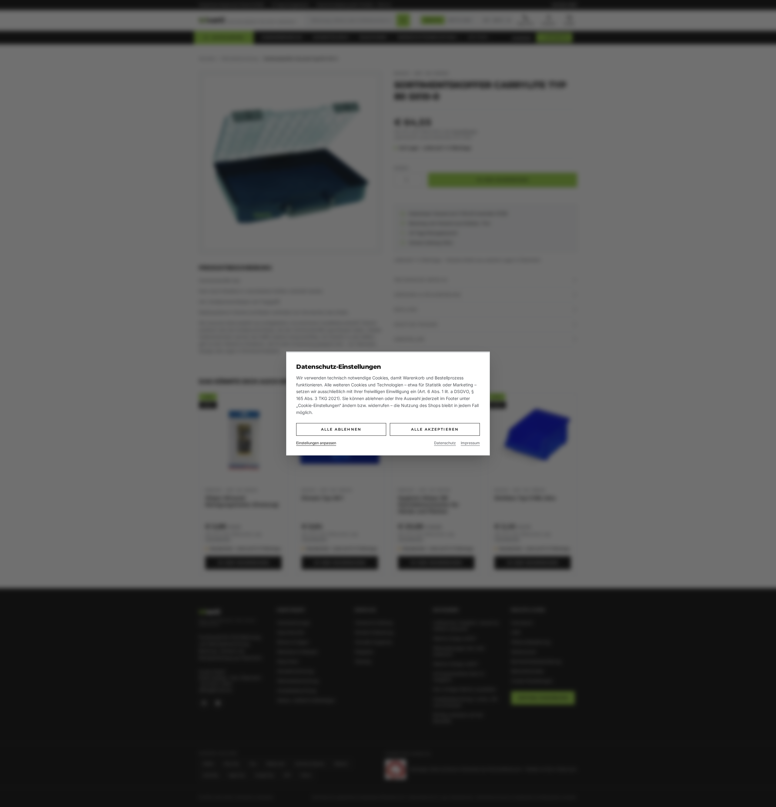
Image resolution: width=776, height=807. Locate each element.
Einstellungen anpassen (316, 443)
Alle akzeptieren (435, 429)
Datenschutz (445, 443)
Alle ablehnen (341, 429)
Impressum (470, 443)
